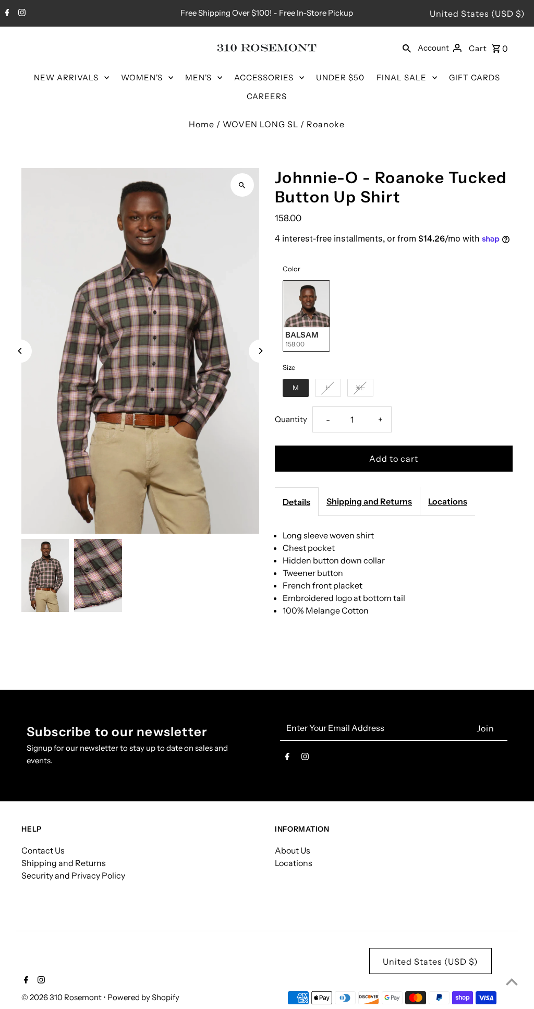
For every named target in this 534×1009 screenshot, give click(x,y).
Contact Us (43, 850)
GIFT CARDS (474, 77)
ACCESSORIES (264, 77)
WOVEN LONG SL (260, 124)
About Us (292, 850)
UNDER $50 (340, 77)
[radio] (306, 315)
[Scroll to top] (512, 981)
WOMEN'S (142, 77)
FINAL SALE (402, 77)
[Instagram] (21, 13)
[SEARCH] (407, 47)
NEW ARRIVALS (66, 77)
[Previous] (20, 351)
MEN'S (198, 77)
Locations (447, 501)
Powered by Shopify (143, 997)
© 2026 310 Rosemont (62, 997)
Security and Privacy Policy (73, 875)
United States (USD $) (477, 13)
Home (201, 124)
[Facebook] (6, 13)
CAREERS (267, 96)
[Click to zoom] (242, 185)
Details (296, 502)
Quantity (291, 419)
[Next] (260, 351)
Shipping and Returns (369, 501)
